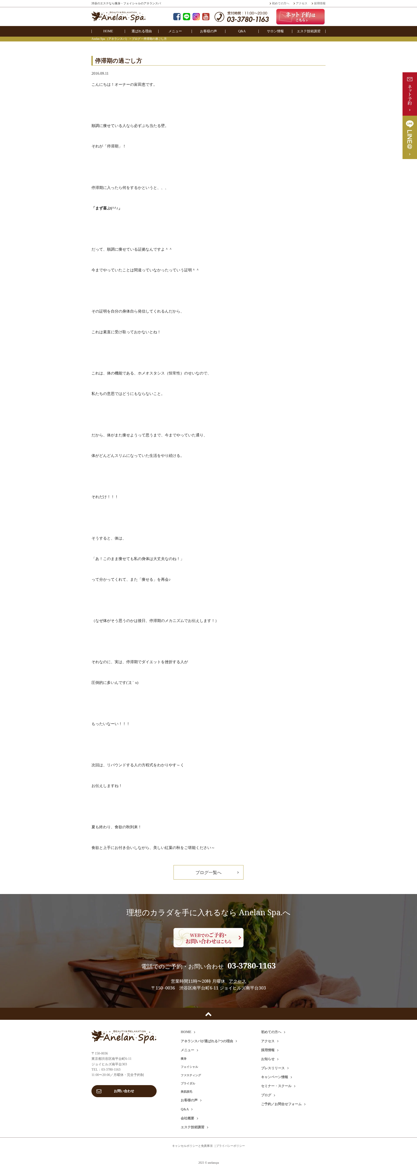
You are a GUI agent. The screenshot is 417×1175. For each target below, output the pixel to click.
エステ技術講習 (308, 31)
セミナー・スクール (276, 1086)
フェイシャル (189, 1066)
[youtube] (205, 17)
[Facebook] (177, 17)
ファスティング (191, 1075)
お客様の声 (208, 31)
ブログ (266, 1095)
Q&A (242, 31)
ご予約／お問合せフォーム (281, 1104)
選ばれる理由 (142, 31)
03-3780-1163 (252, 965)
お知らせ (268, 1059)
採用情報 (320, 3)
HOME (108, 31)
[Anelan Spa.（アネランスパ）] (118, 19)
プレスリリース (273, 1068)
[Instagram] (196, 17)
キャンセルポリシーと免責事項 (192, 1146)
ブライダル (188, 1083)
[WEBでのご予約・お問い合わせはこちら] (208, 937)
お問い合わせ (124, 1091)
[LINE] (186, 17)
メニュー (175, 31)
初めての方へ (280, 3)
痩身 (184, 1058)
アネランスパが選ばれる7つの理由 (207, 1041)
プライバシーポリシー (230, 1146)
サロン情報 (275, 31)
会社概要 (187, 1118)
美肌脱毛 (186, 1091)
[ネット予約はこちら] (301, 16)
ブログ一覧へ (208, 872)
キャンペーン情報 (274, 1077)
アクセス (301, 3)
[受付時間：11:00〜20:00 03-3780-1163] (241, 19)
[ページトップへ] (208, 1014)
